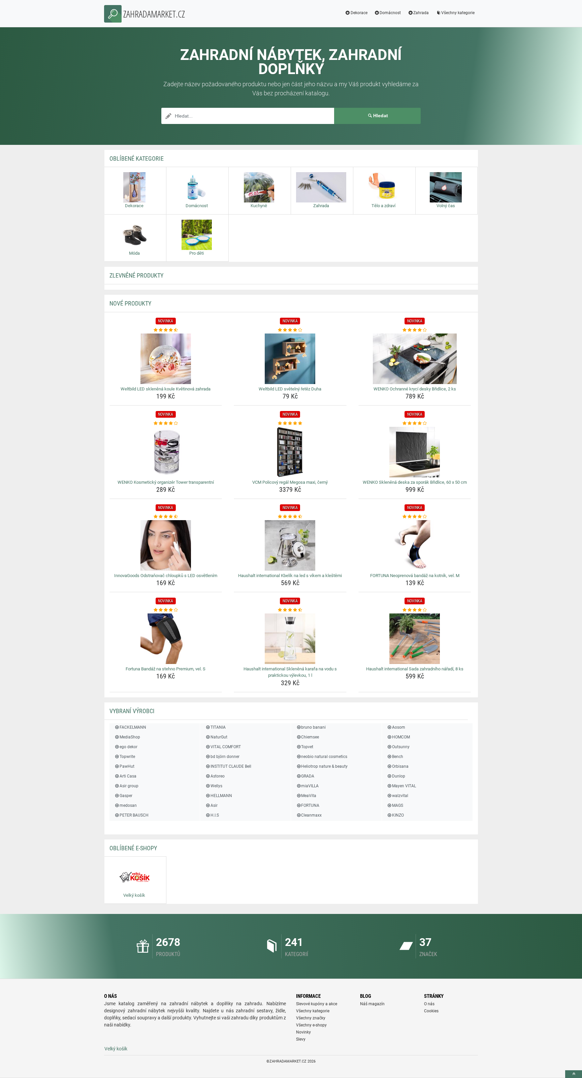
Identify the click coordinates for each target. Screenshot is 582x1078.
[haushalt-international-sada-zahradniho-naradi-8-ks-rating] (415, 610)
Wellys (216, 786)
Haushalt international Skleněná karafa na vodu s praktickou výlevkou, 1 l (290, 672)
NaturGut (219, 737)
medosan (128, 805)
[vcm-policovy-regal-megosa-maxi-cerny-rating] (290, 423)
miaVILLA (310, 786)
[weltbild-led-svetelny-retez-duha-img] (290, 359)
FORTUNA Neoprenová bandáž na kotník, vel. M (414, 575)
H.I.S (215, 815)
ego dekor (128, 746)
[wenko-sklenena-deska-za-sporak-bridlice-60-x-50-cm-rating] (415, 423)
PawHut (127, 766)
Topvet (307, 746)
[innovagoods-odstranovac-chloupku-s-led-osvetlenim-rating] (166, 516)
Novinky (303, 1032)
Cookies (431, 1011)
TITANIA (218, 727)
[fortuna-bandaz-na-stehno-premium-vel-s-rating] (166, 610)
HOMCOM (401, 737)
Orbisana (400, 766)
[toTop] (573, 1074)
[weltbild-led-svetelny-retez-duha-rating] (290, 330)
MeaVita (308, 795)
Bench (397, 756)
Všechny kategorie (458, 12)
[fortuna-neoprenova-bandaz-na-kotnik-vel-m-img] (415, 545)
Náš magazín (372, 1004)
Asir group (129, 786)
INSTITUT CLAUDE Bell (231, 766)
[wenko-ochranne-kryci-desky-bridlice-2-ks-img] (415, 359)
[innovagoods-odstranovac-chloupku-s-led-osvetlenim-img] (166, 545)
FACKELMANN (133, 727)
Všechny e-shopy (311, 1025)
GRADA (307, 776)
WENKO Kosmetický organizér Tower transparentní (166, 482)
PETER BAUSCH (134, 815)
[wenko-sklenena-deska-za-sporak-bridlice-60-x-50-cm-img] (415, 452)
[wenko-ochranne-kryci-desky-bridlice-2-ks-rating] (415, 330)
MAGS (397, 805)
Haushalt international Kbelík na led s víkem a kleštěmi (290, 575)
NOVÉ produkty (130, 303)
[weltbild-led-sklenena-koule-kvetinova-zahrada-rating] (166, 330)
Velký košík (115, 1048)
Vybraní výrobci (132, 711)
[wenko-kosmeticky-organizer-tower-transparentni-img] (166, 452)
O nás (429, 1004)
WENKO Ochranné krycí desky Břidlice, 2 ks (415, 388)
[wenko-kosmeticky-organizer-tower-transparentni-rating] (166, 423)
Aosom (398, 727)
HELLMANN (221, 795)
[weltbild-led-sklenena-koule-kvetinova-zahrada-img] (166, 359)
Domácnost (390, 12)
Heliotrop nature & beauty (324, 766)
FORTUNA (310, 805)
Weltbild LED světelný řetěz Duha (290, 388)
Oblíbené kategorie (136, 158)
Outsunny (401, 746)
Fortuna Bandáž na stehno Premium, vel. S (165, 668)
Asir (214, 805)
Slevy (300, 1039)
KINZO (398, 815)
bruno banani (313, 727)
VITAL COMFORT (225, 746)
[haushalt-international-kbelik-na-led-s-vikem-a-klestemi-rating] (290, 516)
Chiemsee (310, 737)
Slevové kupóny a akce (316, 1004)
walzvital (400, 795)
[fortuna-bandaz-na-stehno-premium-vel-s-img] (166, 638)
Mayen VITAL (404, 786)
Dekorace (359, 12)
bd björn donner (225, 756)
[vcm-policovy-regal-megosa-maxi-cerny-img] (290, 452)
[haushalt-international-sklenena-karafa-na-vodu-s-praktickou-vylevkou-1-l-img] (290, 638)
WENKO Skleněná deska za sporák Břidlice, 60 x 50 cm (415, 482)
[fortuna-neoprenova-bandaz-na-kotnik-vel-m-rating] (415, 516)
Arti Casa (128, 776)
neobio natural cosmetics (324, 756)
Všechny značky (310, 1018)
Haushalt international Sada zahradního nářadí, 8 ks (414, 668)
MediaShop (130, 737)
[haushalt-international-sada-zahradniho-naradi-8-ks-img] (415, 638)
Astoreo (217, 776)
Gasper (126, 795)
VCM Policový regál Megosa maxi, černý (290, 482)
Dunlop (398, 776)
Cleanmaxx (311, 815)
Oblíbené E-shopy (133, 848)
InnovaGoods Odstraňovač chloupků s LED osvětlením (165, 575)
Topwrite (127, 756)
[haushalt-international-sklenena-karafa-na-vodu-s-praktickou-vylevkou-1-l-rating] (290, 610)
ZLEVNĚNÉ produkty (136, 275)
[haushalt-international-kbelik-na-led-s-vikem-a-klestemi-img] (290, 545)
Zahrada (421, 12)
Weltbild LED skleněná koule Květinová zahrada (166, 388)
